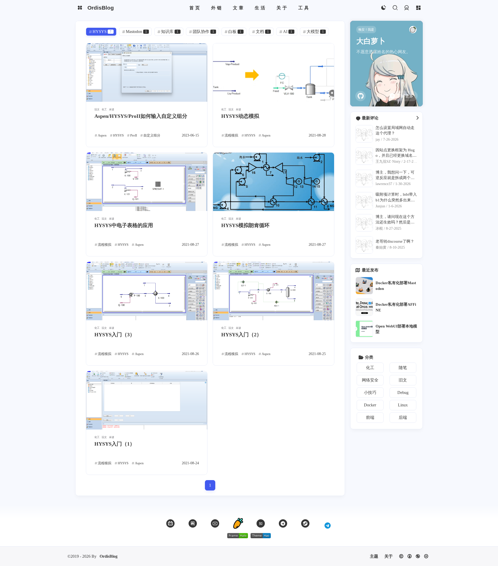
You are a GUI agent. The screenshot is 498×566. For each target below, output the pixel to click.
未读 (111, 109)
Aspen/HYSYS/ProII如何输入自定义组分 (140, 116)
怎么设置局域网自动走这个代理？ (395, 130)
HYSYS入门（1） (114, 444)
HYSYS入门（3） (114, 334)
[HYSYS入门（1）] (146, 400)
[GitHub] (360, 96)
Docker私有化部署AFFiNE (396, 307)
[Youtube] (215, 523)
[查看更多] (417, 118)
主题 (374, 556)
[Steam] (305, 523)
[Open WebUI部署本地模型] (364, 328)
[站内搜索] (394, 7)
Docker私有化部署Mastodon (396, 285)
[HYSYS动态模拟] (273, 72)
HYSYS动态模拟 (240, 116)
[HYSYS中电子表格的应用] (146, 182)
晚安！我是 (366, 29)
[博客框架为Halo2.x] (237, 535)
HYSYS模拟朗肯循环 (245, 225)
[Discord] (193, 523)
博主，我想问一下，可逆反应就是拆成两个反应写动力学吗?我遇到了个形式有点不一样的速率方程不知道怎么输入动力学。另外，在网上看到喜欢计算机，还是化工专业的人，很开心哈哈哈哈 (396, 175)
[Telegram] (283, 523)
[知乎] (261, 523)
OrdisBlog (108, 556)
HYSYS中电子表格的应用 (123, 225)
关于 (388, 556)
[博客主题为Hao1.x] (261, 535)
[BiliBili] (170, 523)
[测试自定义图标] (327, 523)
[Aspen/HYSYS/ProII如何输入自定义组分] (146, 72)
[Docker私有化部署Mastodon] (364, 285)
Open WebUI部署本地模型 (396, 329)
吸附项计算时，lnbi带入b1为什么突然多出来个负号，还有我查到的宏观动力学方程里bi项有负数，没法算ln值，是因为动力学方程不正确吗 (396, 197)
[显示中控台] (418, 7)
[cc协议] (414, 556)
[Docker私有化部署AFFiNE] (364, 307)
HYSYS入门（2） (241, 334)
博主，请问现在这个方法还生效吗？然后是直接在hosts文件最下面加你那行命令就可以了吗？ (395, 219)
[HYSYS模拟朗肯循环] (273, 182)
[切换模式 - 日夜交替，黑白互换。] (383, 7)
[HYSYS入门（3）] (146, 291)
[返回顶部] (237, 523)
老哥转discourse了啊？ (395, 241)
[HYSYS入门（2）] (273, 291)
